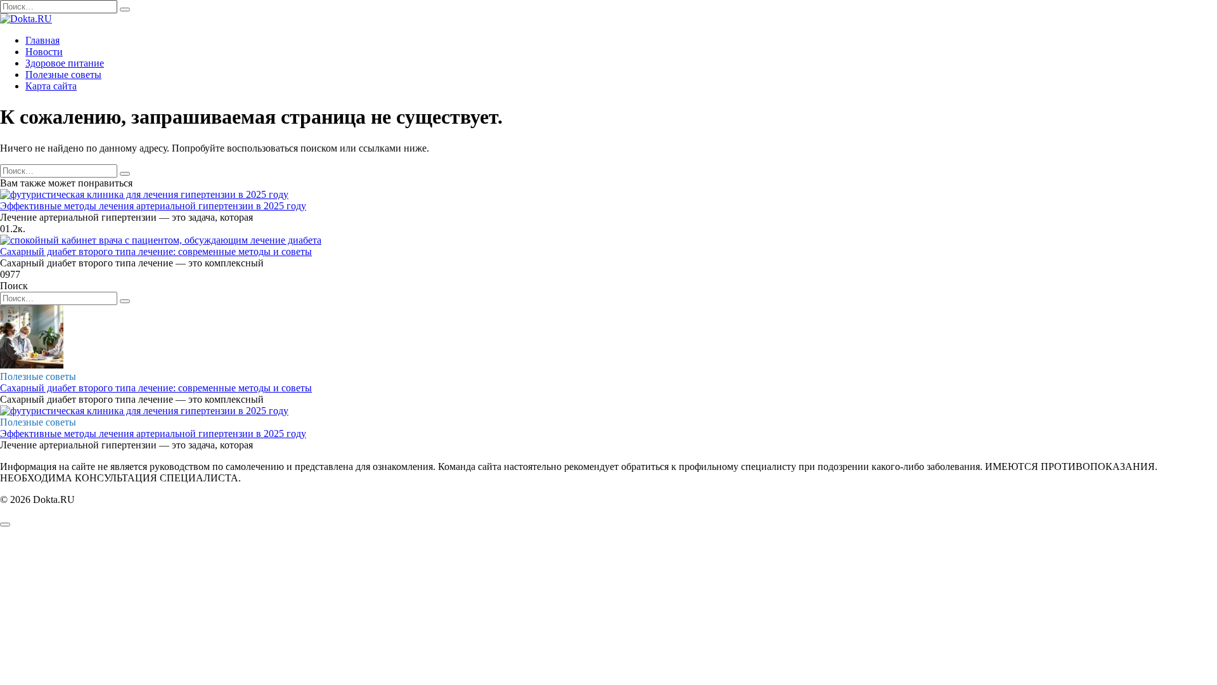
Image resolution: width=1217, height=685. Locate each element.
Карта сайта (51, 86)
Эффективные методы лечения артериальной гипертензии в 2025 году (153, 205)
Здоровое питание (64, 63)
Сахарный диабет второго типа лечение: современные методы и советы (156, 251)
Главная (42, 40)
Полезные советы (63, 74)
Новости (44, 51)
